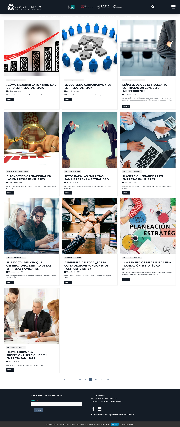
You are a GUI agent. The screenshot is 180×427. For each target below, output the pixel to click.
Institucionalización (110, 17)
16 (80, 380)
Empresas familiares (69, 17)
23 (108, 380)
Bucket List (44, 17)
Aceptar (115, 424)
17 (85, 380)
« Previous (66, 380)
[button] (153, 6)
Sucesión (54, 17)
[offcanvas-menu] (173, 7)
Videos (145, 17)
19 (96, 380)
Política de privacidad (127, 424)
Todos (34, 17)
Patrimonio (126, 17)
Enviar (38, 410)
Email (33, 401)
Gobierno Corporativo (90, 17)
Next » (115, 380)
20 (101, 380)
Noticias (137, 17)
